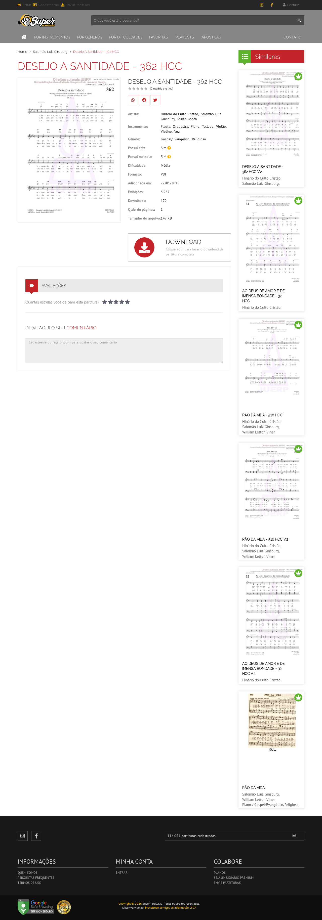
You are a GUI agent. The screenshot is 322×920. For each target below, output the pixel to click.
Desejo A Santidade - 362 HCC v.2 (263, 169)
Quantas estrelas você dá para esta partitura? (62, 302)
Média (165, 165)
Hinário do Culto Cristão (179, 114)
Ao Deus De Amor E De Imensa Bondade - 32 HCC (263, 296)
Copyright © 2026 (130, 903)
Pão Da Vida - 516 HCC (262, 415)
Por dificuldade (124, 37)
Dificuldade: (137, 165)
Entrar (26, 5)
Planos (220, 872)
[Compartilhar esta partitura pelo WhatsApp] (133, 100)
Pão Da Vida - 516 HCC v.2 (265, 539)
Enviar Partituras (78, 5)
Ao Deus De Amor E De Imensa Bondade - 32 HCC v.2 (263, 669)
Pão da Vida (253, 788)
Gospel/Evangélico (175, 139)
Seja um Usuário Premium (234, 877)
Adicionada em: (139, 183)
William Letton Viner (258, 432)
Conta (291, 5)
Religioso (199, 139)
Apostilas (211, 37)
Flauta (165, 126)
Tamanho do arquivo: (144, 218)
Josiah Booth (187, 119)
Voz (177, 131)
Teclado (208, 126)
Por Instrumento (51, 37)
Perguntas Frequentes (36, 877)
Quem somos (27, 872)
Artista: (133, 114)
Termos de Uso (29, 883)
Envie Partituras (227, 883)
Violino (166, 131)
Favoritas (158, 37)
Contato (292, 37)
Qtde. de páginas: (141, 209)
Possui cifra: (137, 148)
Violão (221, 126)
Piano (195, 126)
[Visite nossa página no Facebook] (272, 5)
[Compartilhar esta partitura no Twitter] (155, 100)
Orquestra (180, 126)
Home (22, 52)
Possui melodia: (140, 156)
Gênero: (134, 139)
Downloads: (137, 200)
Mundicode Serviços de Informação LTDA (170, 907)
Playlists (185, 37)
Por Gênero (88, 37)
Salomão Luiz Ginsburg (50, 52)
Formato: (135, 174)
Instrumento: (138, 126)
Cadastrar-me (48, 5)
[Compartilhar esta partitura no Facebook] (144, 100)
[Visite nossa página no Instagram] (262, 5)
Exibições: (135, 192)
